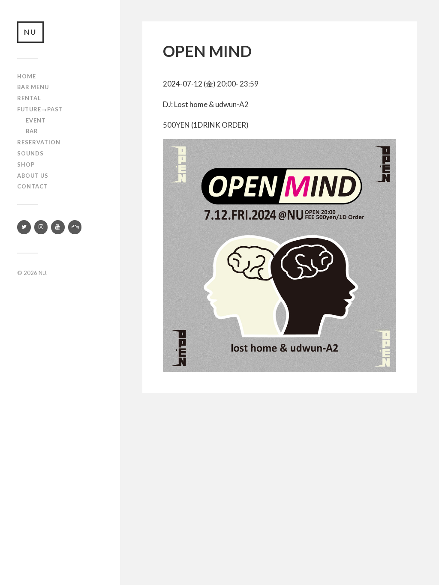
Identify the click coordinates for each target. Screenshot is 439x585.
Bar (32, 131)
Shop (26, 164)
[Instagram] (41, 227)
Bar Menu (33, 87)
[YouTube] (58, 227)
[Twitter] (24, 227)
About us (32, 175)
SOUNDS (30, 153)
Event (36, 120)
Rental (29, 98)
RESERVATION (38, 142)
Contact (32, 186)
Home (26, 76)
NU (30, 31)
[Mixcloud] (75, 227)
